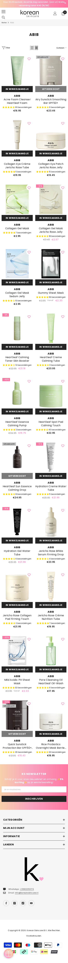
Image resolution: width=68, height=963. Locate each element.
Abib (12, 22)
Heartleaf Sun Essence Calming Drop (17, 488)
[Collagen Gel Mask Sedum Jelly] (17, 263)
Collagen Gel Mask (17, 228)
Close (65, 3)
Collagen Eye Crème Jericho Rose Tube (17, 165)
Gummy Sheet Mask (51, 293)
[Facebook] (6, 903)
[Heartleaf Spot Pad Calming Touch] (50, 392)
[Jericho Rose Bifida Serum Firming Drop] (50, 522)
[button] (32, 48)
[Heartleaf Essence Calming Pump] (17, 392)
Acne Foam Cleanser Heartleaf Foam (17, 101)
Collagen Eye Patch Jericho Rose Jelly (50, 165)
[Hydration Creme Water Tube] (50, 457)
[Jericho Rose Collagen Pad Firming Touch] (17, 586)
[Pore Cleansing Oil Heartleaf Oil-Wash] (50, 650)
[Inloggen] (55, 13)
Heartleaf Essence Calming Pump (17, 423)
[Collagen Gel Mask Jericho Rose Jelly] (50, 199)
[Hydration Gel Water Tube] (17, 522)
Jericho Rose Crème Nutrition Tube (51, 617)
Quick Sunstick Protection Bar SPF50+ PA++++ (17, 746)
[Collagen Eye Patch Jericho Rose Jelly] (50, 134)
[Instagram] (15, 903)
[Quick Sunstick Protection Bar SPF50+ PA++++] (17, 715)
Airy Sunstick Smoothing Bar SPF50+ (50, 101)
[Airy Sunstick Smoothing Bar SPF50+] (50, 70)
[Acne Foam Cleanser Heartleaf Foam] (17, 70)
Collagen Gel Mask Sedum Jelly (17, 294)
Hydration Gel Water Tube (17, 552)
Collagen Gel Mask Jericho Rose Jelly (51, 230)
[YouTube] (31, 903)
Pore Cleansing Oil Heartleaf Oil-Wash (50, 681)
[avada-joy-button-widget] (8, 953)
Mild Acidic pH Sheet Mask (17, 681)
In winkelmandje (17, 89)
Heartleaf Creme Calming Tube (51, 359)
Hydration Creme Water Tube (50, 488)
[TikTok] (23, 903)
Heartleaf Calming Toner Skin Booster (17, 359)
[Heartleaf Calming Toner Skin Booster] (17, 328)
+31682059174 (27, 889)
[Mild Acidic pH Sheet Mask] (17, 650)
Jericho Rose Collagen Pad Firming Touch (17, 617)
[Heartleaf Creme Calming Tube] (50, 328)
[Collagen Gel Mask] (17, 199)
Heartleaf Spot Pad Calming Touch (51, 423)
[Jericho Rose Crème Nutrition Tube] (50, 586)
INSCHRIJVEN (34, 799)
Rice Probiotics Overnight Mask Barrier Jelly (51, 746)
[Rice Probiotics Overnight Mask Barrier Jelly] (50, 715)
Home (4, 22)
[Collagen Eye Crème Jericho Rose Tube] (17, 134)
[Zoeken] (3, 17)
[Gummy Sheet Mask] (50, 263)
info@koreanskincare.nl (26, 892)
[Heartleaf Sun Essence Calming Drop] (17, 457)
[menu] (3, 11)
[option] (34, 4)
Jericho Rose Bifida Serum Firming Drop (51, 552)
